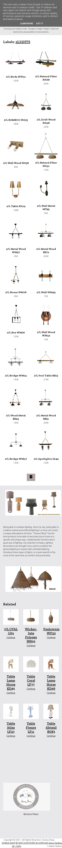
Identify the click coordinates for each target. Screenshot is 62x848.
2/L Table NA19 (15, 206)
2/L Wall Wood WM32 (46, 334)
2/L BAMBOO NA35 (16, 120)
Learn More (26, 23)
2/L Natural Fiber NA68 (46, 78)
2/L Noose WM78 (15, 292)
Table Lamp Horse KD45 (10, 682)
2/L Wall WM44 (46, 292)
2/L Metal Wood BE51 (46, 417)
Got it (39, 23)
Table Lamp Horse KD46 (51, 682)
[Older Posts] (31, 477)
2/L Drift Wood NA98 (46, 121)
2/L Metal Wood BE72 (46, 250)
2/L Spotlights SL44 (46, 458)
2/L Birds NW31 (16, 76)
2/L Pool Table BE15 (46, 375)
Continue (10, 638)
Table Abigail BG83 (51, 727)
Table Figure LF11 (31, 727)
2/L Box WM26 (16, 332)
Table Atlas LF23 (11, 727)
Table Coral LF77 (31, 680)
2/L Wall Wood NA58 (16, 163)
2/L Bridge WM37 (16, 458)
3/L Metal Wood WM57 (16, 250)
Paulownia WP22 (51, 631)
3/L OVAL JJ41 (11, 631)
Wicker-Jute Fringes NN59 (31, 635)
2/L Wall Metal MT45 (46, 207)
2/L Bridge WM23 (16, 375)
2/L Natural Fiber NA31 (46, 164)
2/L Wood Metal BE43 (16, 417)
